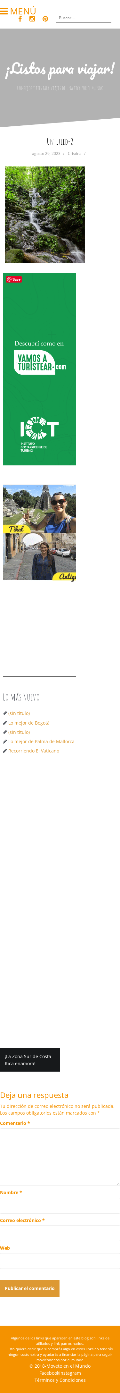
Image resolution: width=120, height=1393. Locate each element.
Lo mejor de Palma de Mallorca (41, 741)
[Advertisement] (60, 825)
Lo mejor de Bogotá (29, 723)
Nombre (11, 1192)
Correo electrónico (22, 1220)
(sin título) (19, 713)
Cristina (75, 153)
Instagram (70, 1373)
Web (5, 1248)
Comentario (15, 1123)
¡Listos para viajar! (60, 68)
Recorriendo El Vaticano (33, 751)
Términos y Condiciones (60, 1380)
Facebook (49, 1373)
